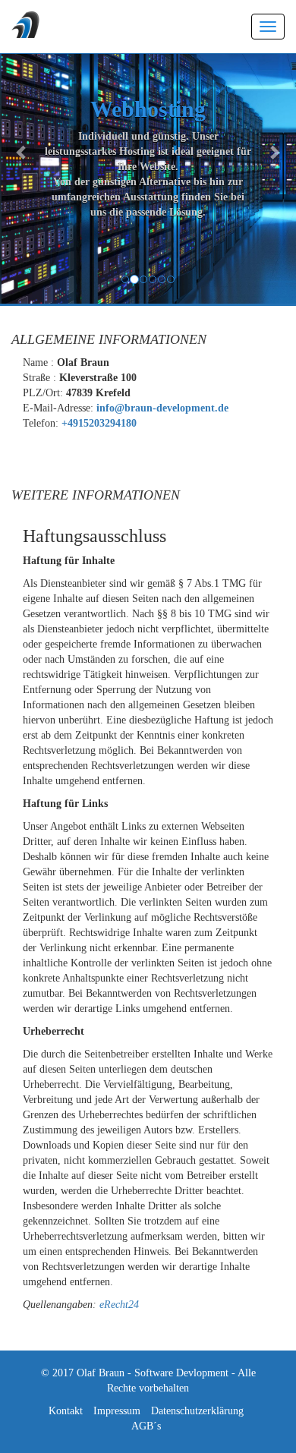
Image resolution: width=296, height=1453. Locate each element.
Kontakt (66, 1411)
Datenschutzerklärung (197, 1411)
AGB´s (146, 1426)
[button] (22, 152)
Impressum (116, 1411)
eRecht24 (119, 1304)
